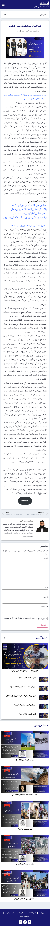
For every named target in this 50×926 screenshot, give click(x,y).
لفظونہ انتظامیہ (31, 913)
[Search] (4, 14)
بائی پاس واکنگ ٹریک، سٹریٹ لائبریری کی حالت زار (21, 696)
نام (46, 588)
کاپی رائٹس (20, 913)
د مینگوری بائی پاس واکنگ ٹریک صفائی (24, 705)
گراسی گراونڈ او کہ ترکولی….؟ (27, 714)
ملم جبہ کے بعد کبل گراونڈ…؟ (25, 760)
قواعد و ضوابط (9, 913)
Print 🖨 (25, 500)
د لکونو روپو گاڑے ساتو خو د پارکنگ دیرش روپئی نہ (25, 670)
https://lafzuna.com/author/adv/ (31, 103)
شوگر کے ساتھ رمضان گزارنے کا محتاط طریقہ (23, 686)
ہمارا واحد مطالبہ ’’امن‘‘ (25, 829)
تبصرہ (45, 558)
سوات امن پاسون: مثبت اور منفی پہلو (25, 899)
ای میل (45, 597)
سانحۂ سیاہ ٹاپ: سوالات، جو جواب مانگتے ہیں (25, 794)
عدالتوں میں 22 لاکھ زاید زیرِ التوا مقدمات (28, 205)
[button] (3, 5)
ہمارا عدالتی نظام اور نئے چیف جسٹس (30, 213)
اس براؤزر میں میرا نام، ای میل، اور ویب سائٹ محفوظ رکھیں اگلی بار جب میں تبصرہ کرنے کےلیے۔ (26, 619)
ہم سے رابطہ (43, 913)
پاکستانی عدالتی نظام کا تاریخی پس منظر (29, 209)
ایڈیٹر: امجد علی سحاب (41, 6)
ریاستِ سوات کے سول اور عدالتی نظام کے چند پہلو (25, 217)
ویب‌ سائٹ (44, 606)
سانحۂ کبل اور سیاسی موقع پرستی (25, 864)
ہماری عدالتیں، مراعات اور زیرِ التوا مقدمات (27, 226)
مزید (4, 637)
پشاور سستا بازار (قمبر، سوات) (27, 677)
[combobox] (27, 14)
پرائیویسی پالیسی (24, 916)
